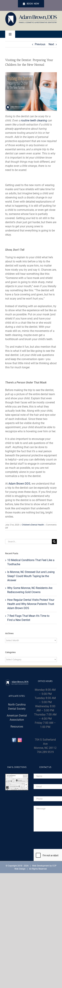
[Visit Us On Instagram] (20, 739)
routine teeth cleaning (34, 120)
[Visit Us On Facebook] (14, 739)
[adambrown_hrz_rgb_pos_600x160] (31, 13)
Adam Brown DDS (19, 483)
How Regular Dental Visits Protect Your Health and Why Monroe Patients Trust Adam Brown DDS (30, 604)
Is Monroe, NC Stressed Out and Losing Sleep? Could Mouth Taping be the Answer (31, 576)
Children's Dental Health (33, 525)
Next (51, 44)
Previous (40, 44)
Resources (17, 726)
